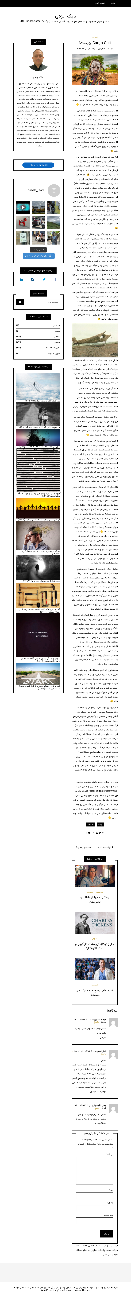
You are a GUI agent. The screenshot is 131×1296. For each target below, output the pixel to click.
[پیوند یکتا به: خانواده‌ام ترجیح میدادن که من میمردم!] (95, 969)
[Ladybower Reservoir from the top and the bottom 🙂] (53, 222)
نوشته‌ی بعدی (85, 847)
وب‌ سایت (108, 1215)
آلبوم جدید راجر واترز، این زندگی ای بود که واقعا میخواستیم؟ (38, 495)
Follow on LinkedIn (38, 165)
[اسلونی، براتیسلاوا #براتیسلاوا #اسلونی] (53, 207)
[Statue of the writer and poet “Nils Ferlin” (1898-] (53, 237)
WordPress (46, 1290)
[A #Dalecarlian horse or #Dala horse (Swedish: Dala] (23, 222)
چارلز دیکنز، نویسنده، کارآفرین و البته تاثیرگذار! (94, 946)
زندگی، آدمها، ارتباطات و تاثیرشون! (94, 899)
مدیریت (90, 824)
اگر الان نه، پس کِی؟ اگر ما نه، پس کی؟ (43, 520)
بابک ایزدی (65, 16)
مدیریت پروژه (38, 353)
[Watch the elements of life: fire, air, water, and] (23, 207)
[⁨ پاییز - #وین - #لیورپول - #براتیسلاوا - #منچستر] (38, 207)
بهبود (100, 824)
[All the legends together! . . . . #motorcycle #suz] (38, 222)
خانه (113, 3)
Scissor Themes (82, 1290)
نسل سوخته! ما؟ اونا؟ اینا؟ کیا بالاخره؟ (43, 447)
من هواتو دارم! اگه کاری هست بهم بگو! (42, 427)
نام (111, 1190)
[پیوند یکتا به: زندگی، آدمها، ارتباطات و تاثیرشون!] (95, 876)
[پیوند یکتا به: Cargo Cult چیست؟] (95, 70)
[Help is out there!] (23, 237)
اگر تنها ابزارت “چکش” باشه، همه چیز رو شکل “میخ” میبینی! (39, 611)
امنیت (38, 331)
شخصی (99, 892)
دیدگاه (109, 1154)
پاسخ (96, 1022)
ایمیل (110, 1203)
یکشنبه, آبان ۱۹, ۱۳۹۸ (86, 48)
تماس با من (100, 3)
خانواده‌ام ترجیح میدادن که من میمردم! (94, 992)
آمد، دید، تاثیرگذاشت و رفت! (47, 401)
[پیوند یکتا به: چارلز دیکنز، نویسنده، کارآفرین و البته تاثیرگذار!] (95, 923)
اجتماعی (38, 325)
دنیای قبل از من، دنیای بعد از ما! (45, 581)
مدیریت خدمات (38, 348)
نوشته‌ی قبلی (105, 847)
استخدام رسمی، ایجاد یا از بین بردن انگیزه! (41, 551)
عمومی (95, 37)
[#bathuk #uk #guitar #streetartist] (38, 237)
